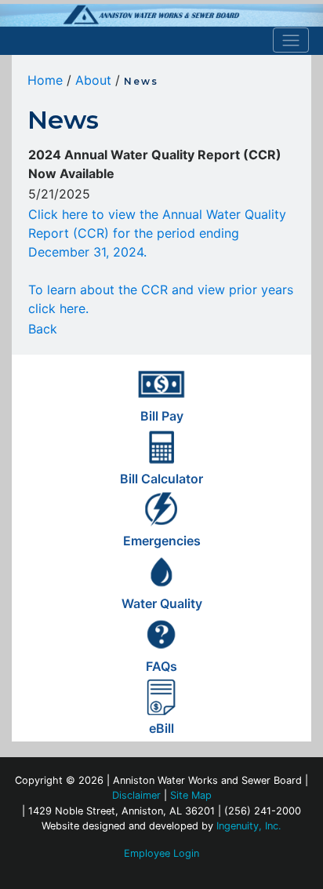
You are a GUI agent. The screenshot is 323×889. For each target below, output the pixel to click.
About (93, 80)
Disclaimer (136, 795)
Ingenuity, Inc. (248, 826)
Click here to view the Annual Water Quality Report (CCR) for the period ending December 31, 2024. (157, 233)
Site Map (191, 795)
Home (45, 80)
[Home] (161, 15)
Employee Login (161, 853)
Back (42, 329)
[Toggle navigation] (291, 40)
